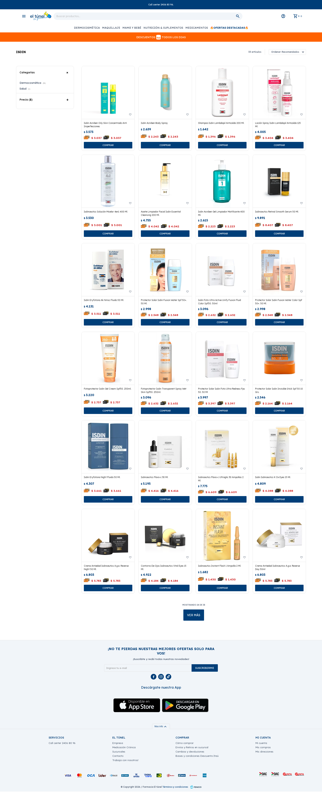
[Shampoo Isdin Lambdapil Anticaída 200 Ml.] (222, 92)
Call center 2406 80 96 (62, 743)
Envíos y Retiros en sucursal (192, 747)
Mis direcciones (264, 751)
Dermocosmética (87, 27)
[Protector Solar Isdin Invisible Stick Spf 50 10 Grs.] (279, 358)
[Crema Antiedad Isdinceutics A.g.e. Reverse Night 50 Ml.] (108, 535)
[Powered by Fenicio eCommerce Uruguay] (195, 787)
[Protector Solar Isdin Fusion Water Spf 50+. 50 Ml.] (165, 269)
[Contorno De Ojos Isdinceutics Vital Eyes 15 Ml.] (165, 535)
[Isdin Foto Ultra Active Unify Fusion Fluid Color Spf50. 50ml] (222, 269)
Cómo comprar (185, 743)
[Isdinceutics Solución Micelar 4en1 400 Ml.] (108, 181)
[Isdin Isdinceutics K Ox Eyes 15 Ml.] (279, 446)
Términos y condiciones (175, 786)
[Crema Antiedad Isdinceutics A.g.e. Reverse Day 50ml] (279, 535)
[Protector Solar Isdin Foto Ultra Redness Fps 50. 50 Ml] (222, 358)
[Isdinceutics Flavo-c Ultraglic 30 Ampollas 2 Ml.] (222, 446)
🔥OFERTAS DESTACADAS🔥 (229, 27)
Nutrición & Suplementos (163, 27)
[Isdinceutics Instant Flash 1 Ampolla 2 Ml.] (222, 535)
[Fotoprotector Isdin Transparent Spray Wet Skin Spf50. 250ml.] (165, 358)
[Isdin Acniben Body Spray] (165, 92)
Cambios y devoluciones (190, 751)
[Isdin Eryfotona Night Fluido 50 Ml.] (108, 446)
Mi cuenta (261, 743)
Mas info (161, 726)
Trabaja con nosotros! (125, 760)
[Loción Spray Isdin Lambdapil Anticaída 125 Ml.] (279, 92)
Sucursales (118, 751)
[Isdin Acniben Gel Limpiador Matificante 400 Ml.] (222, 181)
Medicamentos (196, 27)
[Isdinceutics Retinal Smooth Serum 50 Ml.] (279, 181)
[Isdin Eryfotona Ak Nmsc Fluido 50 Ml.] (108, 269)
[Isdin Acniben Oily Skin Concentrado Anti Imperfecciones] (108, 92)
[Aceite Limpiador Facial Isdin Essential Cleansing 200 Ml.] (165, 181)
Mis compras (263, 747)
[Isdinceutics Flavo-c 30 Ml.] (165, 446)
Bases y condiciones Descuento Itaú (197, 755)
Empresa (117, 743)
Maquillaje (111, 27)
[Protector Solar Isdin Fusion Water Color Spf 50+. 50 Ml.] (279, 269)
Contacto (117, 755)
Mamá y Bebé (131, 27)
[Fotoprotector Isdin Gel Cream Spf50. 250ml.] (108, 358)
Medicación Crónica (124, 747)
